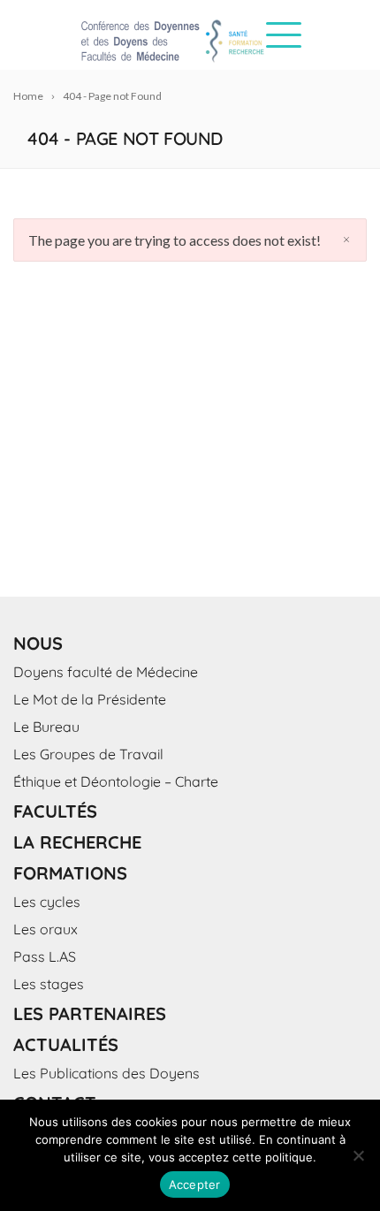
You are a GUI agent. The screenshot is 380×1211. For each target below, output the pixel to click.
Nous (38, 643)
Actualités (65, 1044)
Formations (70, 873)
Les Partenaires (89, 1013)
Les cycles (46, 901)
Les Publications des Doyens (106, 1073)
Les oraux (45, 929)
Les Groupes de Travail (88, 754)
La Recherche (77, 842)
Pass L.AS (44, 956)
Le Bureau (46, 726)
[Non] (358, 1155)
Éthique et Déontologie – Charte (115, 781)
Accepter (195, 1184)
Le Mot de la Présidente (89, 699)
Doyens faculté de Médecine (105, 672)
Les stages (48, 984)
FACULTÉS (55, 811)
